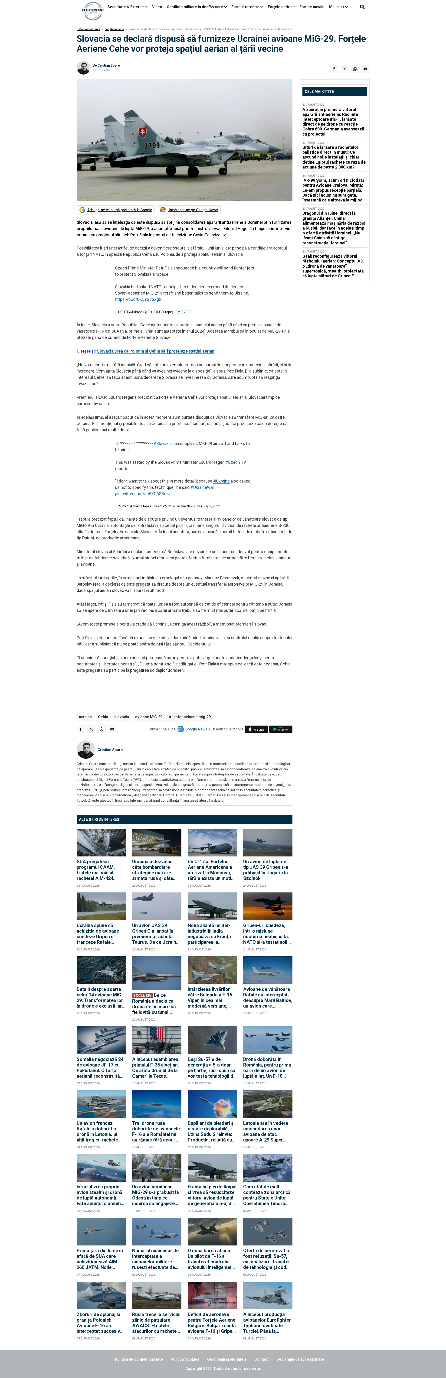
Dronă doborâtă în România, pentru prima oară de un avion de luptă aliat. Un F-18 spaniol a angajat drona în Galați (267, 1068)
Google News (196, 729)
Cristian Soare (109, 65)
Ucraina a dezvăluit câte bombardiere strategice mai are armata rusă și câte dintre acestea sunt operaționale (152, 870)
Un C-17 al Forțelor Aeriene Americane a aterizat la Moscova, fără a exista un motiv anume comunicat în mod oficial (211, 870)
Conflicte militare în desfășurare (195, 7)
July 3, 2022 (182, 312)
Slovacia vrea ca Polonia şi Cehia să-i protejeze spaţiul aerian (155, 351)
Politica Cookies (185, 1359)
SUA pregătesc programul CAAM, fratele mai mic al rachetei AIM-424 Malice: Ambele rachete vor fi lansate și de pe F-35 (99, 870)
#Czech (232, 462)
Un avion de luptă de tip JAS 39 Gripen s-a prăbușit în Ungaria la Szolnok (265, 870)
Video (157, 7)
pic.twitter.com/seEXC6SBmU (142, 493)
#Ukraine (221, 481)
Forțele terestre (245, 7)
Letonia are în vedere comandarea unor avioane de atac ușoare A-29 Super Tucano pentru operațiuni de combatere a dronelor (266, 1131)
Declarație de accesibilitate (300, 1359)
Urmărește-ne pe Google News (193, 210)
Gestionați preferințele (227, 1359)
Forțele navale (312, 7)
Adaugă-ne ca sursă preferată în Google (119, 210)
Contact (262, 1359)
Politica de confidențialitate (139, 1359)
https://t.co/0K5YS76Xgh (138, 299)
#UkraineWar (202, 487)
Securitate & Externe (126, 7)
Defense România (88, 29)
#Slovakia (162, 443)
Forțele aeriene (281, 7)
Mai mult (337, 7)
